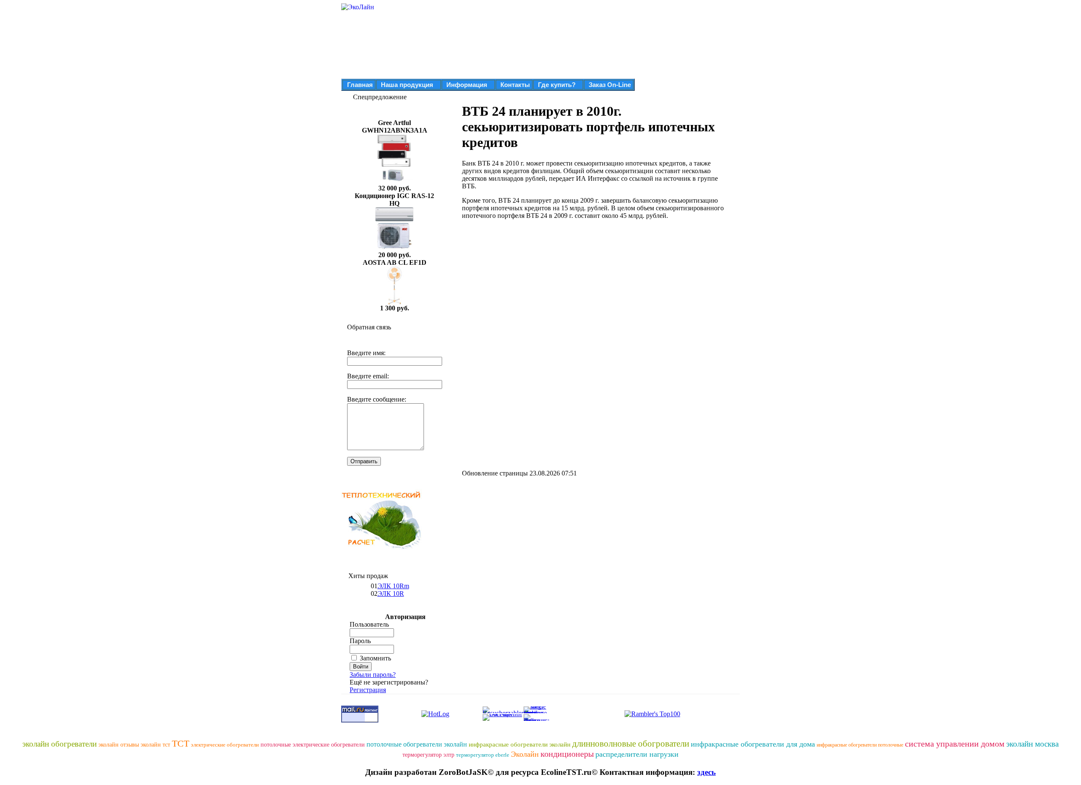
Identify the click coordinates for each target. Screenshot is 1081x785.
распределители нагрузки (637, 754)
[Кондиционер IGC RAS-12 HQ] (394, 249)
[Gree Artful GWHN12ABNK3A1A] (394, 182)
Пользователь (369, 624)
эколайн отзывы (118, 745)
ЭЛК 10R (391, 593)
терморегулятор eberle (482, 755)
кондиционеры (567, 753)
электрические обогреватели (225, 745)
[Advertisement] (533, 285)
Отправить (364, 461)
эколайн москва (1032, 743)
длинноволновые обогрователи (630, 744)
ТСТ (180, 743)
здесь (706, 772)
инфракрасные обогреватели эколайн (519, 744)
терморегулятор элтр (428, 755)
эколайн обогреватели (59, 743)
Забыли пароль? (373, 674)
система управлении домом (955, 743)
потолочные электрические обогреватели (313, 745)
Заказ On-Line (610, 84)
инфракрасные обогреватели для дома (753, 744)
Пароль (360, 640)
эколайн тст (155, 745)
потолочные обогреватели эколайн (417, 744)
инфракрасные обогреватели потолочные (860, 745)
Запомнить (375, 658)
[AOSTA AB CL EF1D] (394, 302)
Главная (360, 84)
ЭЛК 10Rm (393, 585)
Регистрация (368, 689)
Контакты (515, 84)
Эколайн (525, 754)
